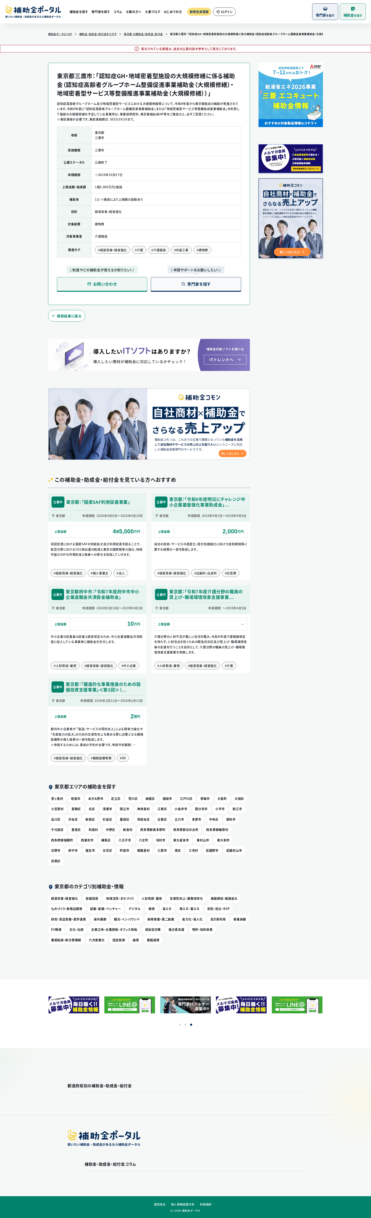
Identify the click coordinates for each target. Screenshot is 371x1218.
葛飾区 (76, 809)
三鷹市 (162, 850)
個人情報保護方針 (183, 1204)
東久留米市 (181, 840)
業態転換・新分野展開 (66, 940)
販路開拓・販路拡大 (224, 898)
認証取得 (119, 940)
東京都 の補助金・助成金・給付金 (143, 34)
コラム (117, 11)
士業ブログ (152, 11)
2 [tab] (185, 1025)
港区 (178, 850)
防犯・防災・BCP (218, 908)
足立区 (115, 798)
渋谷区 (73, 819)
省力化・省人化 (192, 919)
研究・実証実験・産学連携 (68, 919)
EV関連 (56, 929)
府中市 (73, 850)
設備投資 (92, 898)
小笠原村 (57, 809)
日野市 (56, 850)
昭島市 (76, 798)
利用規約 (206, 1204)
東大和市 (223, 840)
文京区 (107, 850)
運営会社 (160, 1204)
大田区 (239, 798)
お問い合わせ (105, 284)
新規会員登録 (199, 11)
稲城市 (167, 798)
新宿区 (90, 819)
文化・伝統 (76, 929)
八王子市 (125, 840)
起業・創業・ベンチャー (105, 908)
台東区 (162, 819)
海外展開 (100, 919)
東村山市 (203, 840)
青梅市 (205, 798)
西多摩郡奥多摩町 (153, 829)
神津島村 (143, 809)
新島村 (127, 829)
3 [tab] (191, 1025)
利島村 (93, 829)
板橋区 (150, 798)
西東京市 (87, 840)
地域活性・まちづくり (120, 898)
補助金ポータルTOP (60, 34)
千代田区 (57, 829)
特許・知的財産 (202, 929)
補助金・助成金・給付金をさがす (98, 34)
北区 (92, 809)
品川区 (56, 819)
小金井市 (181, 809)
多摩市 (196, 819)
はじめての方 (173, 11)
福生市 (90, 850)
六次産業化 (97, 940)
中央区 (214, 819)
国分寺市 (201, 809)
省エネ (167, 908)
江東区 (162, 809)
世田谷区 (143, 819)
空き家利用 (218, 919)
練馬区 (106, 840)
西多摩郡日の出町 (186, 829)
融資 (136, 940)
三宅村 (193, 850)
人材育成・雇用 (151, 898)
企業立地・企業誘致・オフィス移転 (114, 929)
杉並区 (107, 819)
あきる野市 (95, 798)
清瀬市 (107, 809)
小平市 (220, 809)
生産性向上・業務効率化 (186, 898)
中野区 (110, 829)
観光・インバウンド (127, 919)
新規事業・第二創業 (160, 919)
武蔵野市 (212, 850)
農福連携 (153, 940)
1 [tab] (180, 1025)
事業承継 (239, 919)
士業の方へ (134, 11)
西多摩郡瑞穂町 (62, 840)
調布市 (231, 819)
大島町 (222, 798)
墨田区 (124, 819)
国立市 (124, 809)
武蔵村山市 (234, 850)
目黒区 (56, 861)
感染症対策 (153, 929)
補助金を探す (79, 11)
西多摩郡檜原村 (217, 829)
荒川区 (133, 798)
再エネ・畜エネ (189, 908)
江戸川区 (186, 798)
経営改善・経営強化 (64, 898)
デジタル (135, 908)
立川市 (179, 819)
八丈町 (143, 840)
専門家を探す (100, 11)
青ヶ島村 (57, 798)
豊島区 (76, 829)
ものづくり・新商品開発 (66, 908)
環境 (151, 908)
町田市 (124, 850)
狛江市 (237, 809)
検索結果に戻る (69, 316)
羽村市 (161, 840)
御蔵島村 (143, 850)
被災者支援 (176, 929)
